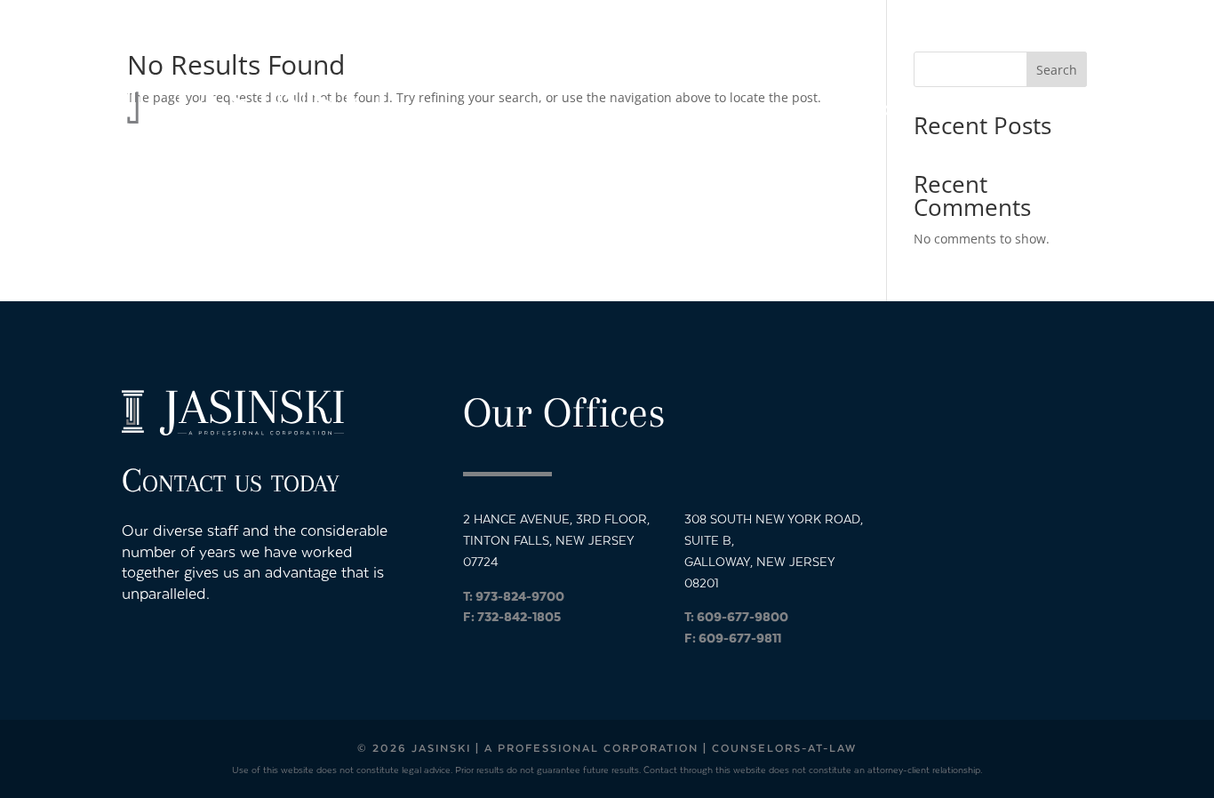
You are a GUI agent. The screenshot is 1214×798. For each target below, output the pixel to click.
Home (638, 109)
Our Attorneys (746, 109)
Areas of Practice (906, 109)
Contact (1056, 109)
